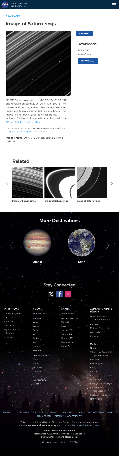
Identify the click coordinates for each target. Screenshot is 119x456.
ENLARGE (84, 34)
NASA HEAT (96, 399)
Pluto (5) (65, 346)
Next (112, 183)
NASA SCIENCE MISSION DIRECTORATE (96, 412)
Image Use (67, 412)
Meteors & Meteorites (100, 328)
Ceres (35, 363)
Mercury (37, 322)
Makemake (38, 367)
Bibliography (24, 412)
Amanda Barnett (67, 431)
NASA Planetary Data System (23, 122)
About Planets (40, 314)
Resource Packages (100, 395)
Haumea (37, 371)
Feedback (40, 412)
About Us (8, 412)
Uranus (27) (67, 338)
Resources (95, 359)
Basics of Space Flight (101, 384)
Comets (94, 336)
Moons (65, 309)
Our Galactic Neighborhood (17, 11)
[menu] (114, 4)
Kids (92, 376)
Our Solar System (12, 314)
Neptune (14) (67, 342)
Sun (5, 318)
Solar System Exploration (17, 4)
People (93, 368)
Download (87, 61)
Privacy (54, 412)
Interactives (96, 380)
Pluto (35, 359)
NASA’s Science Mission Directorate (80, 425)
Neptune (37, 350)
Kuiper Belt (9, 322)
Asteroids (95, 332)
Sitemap (59, 416)
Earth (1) (65, 322)
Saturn (36, 342)
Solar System (11, 309)
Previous (6, 183)
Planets (37, 309)
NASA (4, 4)
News (93, 348)
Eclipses (8, 337)
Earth (81, 262)
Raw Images (13, 16)
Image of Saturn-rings (24, 201)
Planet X (37, 384)
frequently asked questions (22, 132)
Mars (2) (65, 326)
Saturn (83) (67, 334)
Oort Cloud (9, 326)
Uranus (36, 346)
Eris (34, 375)
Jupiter (37, 262)
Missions (94, 372)
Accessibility (74, 416)
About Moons (68, 314)
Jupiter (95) (67, 330)
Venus (36, 326)
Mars (35, 334)
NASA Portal (44, 416)
